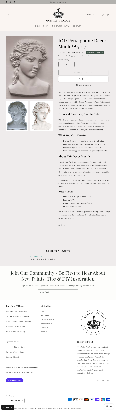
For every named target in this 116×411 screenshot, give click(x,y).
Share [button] (63, 225)
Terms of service (64, 408)
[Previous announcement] (37, 2)
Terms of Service (47, 319)
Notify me (83, 79)
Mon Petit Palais (16, 408)
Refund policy (46, 323)
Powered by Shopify (28, 408)
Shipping (44, 327)
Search (44, 311)
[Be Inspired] (75, 292)
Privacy (44, 331)
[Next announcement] (78, 2)
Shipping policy (76, 408)
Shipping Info (73, 56)
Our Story (45, 315)
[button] (8, 14)
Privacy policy (52, 408)
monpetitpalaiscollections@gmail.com (22, 367)
